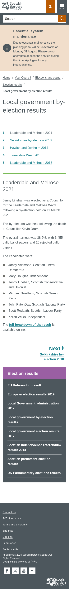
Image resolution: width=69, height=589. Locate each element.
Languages (9, 543)
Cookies (8, 537)
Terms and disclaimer (16, 524)
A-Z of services (12, 518)
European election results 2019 (30, 394)
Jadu (33, 561)
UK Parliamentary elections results (34, 473)
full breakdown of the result (30, 324)
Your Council (23, 77)
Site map (8, 530)
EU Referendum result (24, 385)
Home (6, 77)
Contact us (9, 512)
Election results (12, 84)
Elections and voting (47, 77)
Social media (11, 549)
